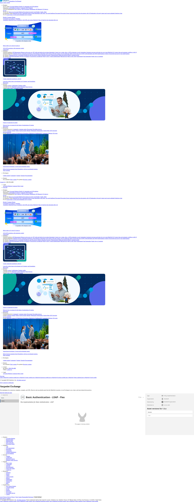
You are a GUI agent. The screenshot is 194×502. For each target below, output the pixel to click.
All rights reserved (21, 380)
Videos (7, 475)
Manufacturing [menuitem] (54, 55)
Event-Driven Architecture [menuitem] (36, 56)
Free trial (5, 187)
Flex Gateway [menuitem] (18, 9)
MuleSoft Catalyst (10, 459)
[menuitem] (98, 27)
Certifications (15, 85)
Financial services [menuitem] (13, 55)
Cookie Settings (37, 497)
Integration (8, 449)
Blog (7, 483)
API (7, 446)
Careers (8, 494)
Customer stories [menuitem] (23, 129)
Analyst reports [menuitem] (22, 130)
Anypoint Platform (10, 438)
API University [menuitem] (53, 130)
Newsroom (8, 491)
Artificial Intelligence (11, 452)
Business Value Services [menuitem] (26, 87)
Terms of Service (7, 497)
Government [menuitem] (21, 55)
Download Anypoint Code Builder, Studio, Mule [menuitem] (35, 12)
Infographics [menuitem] (40, 130)
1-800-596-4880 (12, 368)
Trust (16, 497)
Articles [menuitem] (45, 130)
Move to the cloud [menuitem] (71, 56)
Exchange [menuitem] (17, 8)
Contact (20, 497)
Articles (8, 482)
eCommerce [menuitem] (27, 56)
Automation (9, 450)
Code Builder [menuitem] (11, 8)
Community (13, 175)
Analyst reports (9, 476)
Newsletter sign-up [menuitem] (37, 129)
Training (18, 175)
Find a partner (13, 179)
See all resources (7, 132)
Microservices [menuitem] (63, 56)
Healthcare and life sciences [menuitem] (30, 55)
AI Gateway (12, 18)
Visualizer (17, 18)
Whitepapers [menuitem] (34, 130)
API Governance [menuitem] (26, 9)
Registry (5, 17)
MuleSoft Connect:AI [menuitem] (12, 133)
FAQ (1, 382)
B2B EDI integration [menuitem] (14, 56)
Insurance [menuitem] (48, 55)
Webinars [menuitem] (9, 130)
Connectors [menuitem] (23, 8)
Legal (1, 497)
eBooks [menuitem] (28, 130)
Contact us (8, 470)
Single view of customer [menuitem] (97, 56)
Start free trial (3, 392)
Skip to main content (5, 2)
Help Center (9, 463)
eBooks (8, 478)
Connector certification (8, 382)
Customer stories (10, 487)
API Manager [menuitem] (39, 9)
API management (10, 448)
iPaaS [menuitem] (44, 56)
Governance (6, 18)
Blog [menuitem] (48, 130)
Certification (9, 457)
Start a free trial (9, 442)
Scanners (9, 17)
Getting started (6, 175)
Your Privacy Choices (5, 498)
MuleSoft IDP (9, 441)
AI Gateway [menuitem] (45, 9)
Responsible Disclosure (27, 497)
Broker (13, 17)
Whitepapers (9, 479)
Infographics (9, 480)
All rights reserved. (21, 500)
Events (7, 489)
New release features (11, 486)
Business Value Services (12, 460)
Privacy (13, 497)
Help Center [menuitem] (10, 88)
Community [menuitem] (15, 129)
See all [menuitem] (4, 10)
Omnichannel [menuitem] (79, 56)
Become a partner (27, 179)
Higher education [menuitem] (42, 55)
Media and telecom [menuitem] (63, 55)
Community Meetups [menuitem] (47, 133)
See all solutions (10, 453)
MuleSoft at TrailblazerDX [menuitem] (35, 133)
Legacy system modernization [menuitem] (53, 56)
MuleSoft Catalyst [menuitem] (16, 87)
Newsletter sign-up (10, 493)
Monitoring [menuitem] (32, 9)
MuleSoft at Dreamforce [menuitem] (23, 133)
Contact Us (2, 182)
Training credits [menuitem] (22, 85)
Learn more (9, 392)
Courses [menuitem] (9, 85)
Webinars (8, 472)
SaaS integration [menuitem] (87, 56)
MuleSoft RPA (9, 440)
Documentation (28, 175)
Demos (7, 474)
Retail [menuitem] (69, 55)
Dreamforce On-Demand (15, 1)
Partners (8, 490)
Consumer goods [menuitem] (75, 55)
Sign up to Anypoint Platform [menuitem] (16, 12)
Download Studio (10, 444)
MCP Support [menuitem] (29, 8)
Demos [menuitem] (13, 130)
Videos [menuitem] (17, 130)
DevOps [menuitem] (22, 56)
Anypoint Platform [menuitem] (7, 186)
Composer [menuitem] (15, 186)
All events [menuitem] (55, 133)
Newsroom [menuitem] (29, 129)
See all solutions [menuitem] (7, 57)
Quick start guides (10, 468)
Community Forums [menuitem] (18, 88)
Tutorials (23, 175)
